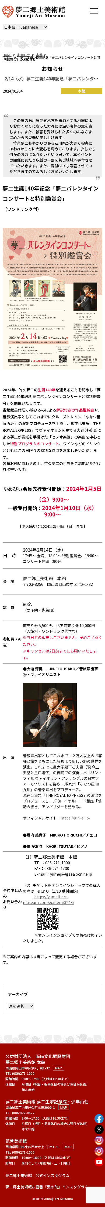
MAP (58, 1068)
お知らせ (23, 54)
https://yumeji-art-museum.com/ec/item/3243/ (48, 899)
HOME (7, 54)
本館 (39, 54)
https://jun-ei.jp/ (75, 818)
